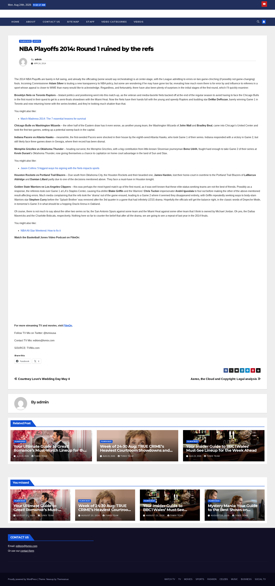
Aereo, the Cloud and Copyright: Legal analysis (224, 379)
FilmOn (67, 325)
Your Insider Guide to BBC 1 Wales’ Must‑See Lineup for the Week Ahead (221, 448)
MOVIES (188, 579)
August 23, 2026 (26, 515)
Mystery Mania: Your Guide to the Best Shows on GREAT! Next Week (232, 509)
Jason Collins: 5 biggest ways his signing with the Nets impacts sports (60, 168)
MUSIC (234, 579)
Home (15, 21)
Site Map (73, 21)
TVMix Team (40, 456)
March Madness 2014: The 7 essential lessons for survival (53, 118)
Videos (138, 21)
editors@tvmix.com (26, 546)
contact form (27, 550)
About (31, 21)
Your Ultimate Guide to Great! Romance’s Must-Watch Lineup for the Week (50, 450)
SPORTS (36, 41)
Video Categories (114, 21)
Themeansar (62, 579)
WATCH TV (169, 579)
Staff (90, 21)
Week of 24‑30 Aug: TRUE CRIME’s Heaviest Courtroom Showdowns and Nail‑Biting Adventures (135, 450)
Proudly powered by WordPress (23, 579)
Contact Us (51, 21)
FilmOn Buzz (25, 41)
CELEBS (224, 579)
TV (179, 579)
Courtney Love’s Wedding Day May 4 (43, 379)
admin (38, 59)
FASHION (211, 579)
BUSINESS (246, 579)
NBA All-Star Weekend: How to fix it (41, 230)
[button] (258, 21)
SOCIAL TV (260, 579)
